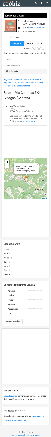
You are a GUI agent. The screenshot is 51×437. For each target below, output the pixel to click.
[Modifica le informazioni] (40, 43)
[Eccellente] (43, 48)
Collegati (16, 43)
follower (15, 37)
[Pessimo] (32, 48)
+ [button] (7, 162)
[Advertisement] (25, 136)
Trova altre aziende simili (15, 420)
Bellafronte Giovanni (15, 15)
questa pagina (37, 416)
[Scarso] (35, 48)
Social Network (18, 435)
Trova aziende (33, 435)
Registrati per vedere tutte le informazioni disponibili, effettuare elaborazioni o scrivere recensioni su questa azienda (24, 82)
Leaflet (44, 198)
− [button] (7, 166)
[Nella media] (37, 48)
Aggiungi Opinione (13, 321)
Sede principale (13, 66)
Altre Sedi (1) (12, 71)
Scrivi (28, 43)
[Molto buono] (40, 48)
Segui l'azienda (10, 396)
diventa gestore (28, 121)
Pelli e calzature (36, 27)
